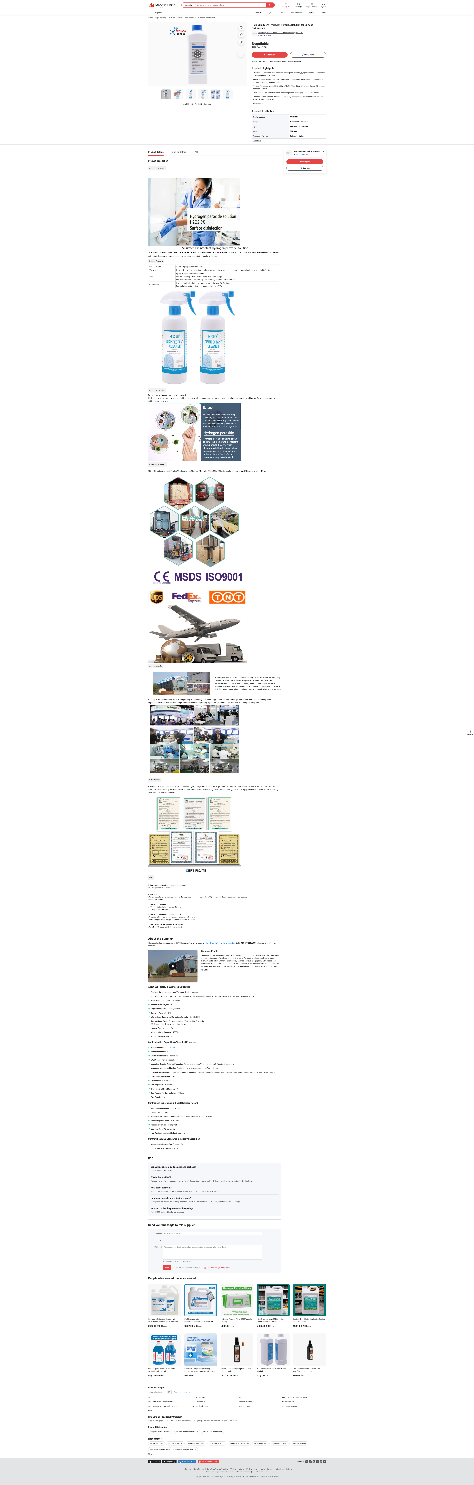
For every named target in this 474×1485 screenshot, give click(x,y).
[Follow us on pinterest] (321, 1461)
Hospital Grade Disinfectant (160, 1432)
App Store (154, 1461)
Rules (324, 12)
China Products (199, 1469)
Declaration (263, 1476)
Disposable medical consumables (160, 1402)
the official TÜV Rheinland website (220, 943)
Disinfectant (170, 1047)
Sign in (323, 6)
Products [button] (188, 5)
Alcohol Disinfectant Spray (160, 1449)
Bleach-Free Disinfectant (212, 1432)
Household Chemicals (186, 18)
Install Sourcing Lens (210, 1461)
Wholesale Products (237, 1469)
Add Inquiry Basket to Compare (197, 104)
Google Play (169, 1461)
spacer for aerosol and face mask (294, 1397)
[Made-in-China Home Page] (161, 5)
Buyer (269, 12)
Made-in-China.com (226, 1472)
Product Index (279, 1469)
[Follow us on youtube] (317, 1461)
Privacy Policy (274, 1476)
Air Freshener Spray (216, 1443)
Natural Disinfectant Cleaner (187, 1432)
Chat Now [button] (309, 55)
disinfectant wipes (244, 1406)
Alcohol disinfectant (200, 1406)
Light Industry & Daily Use (165, 18)
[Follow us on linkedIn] (324, 1461)
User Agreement (250, 1476)
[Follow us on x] (310, 1461)
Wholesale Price (251, 1469)
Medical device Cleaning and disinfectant (163, 1406)
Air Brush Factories (175, 1443)
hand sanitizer (198, 1402)
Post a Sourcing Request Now (217, 1267)
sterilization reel (199, 1397)
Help (282, 12)
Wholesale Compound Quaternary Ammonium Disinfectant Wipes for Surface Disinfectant (200, 1371)
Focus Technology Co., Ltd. (220, 1476)
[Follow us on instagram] (314, 1461)
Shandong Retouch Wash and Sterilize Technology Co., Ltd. (280, 32)
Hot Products (186, 1469)
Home (150, 18)
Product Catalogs (183, 1392)
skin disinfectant (287, 1402)
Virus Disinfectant (299, 1443)
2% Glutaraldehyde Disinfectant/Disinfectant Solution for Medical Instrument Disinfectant (198, 1321)
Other (150, 1397)
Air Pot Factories (156, 1443)
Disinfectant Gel (260, 1443)
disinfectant (241, 1397)
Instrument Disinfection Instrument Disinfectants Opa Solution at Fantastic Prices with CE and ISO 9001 (163, 1321)
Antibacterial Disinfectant (239, 1443)
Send (167, 1267)
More (150, 1454)
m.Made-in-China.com (243, 1472)
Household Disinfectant (206, 18)
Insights (289, 1469)
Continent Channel (265, 1469)
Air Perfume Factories (196, 1443)
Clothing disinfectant (289, 1406)
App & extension (296, 12)
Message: (158, 1247)
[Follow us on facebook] (306, 1461)
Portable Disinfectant (279, 1443)
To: (160, 1240)
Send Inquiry (269, 55)
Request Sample (294, 61)
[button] (263, 5)
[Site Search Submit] (270, 5)
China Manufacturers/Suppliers (217, 1469)
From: (159, 1234)
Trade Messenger (187, 1461)
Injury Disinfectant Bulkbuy (185, 1449)
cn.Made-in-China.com (260, 1472)
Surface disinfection (244, 1402)
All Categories (156, 12)
